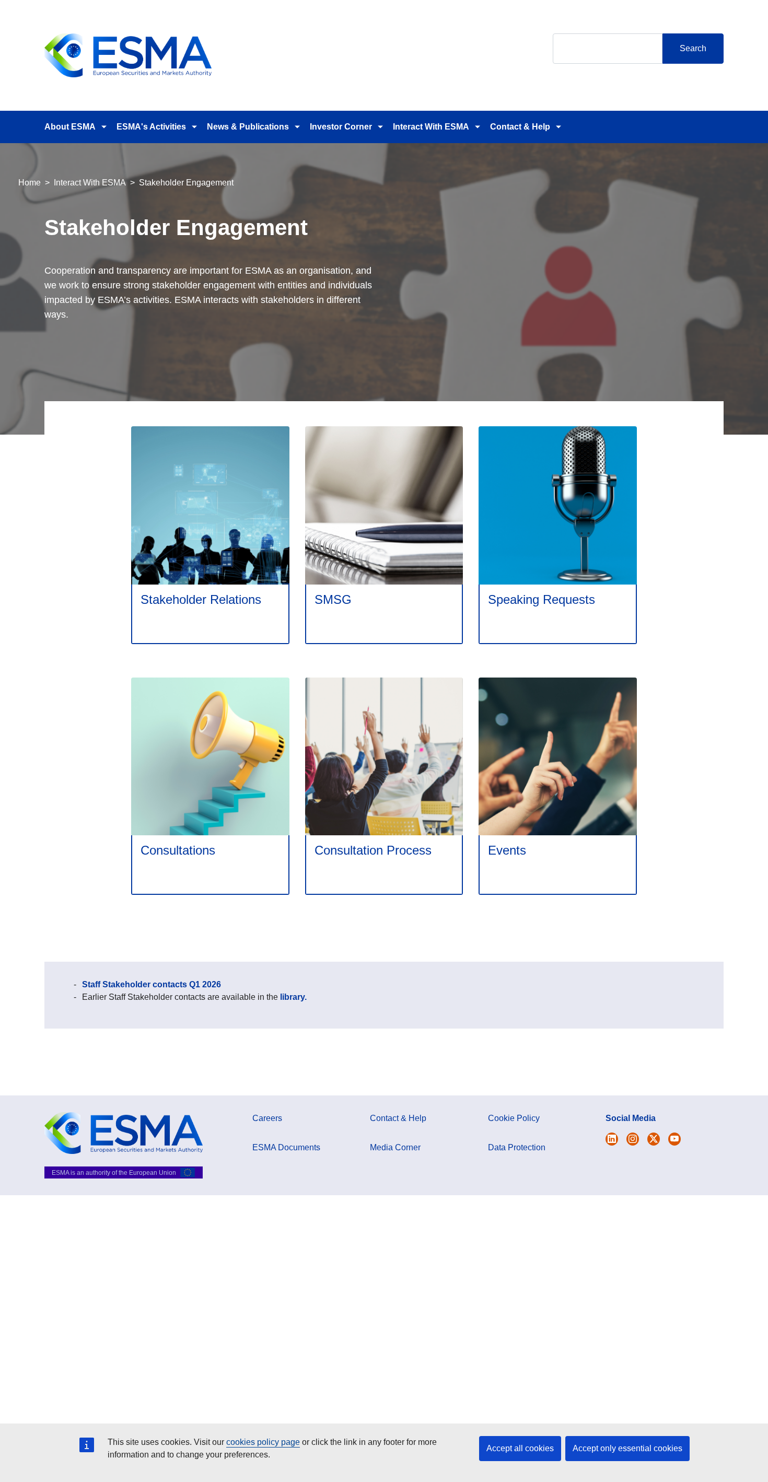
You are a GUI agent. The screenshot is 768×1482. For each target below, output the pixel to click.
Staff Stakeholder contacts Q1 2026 (151, 984)
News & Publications (248, 126)
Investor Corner (341, 126)
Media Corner (395, 1147)
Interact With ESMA (431, 126)
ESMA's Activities (151, 126)
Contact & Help (520, 126)
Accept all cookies (520, 1448)
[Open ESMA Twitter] (612, 1139)
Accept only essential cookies (627, 1448)
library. (293, 997)
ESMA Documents (286, 1147)
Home (29, 182)
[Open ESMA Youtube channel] (674, 1139)
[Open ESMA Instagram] (632, 1139)
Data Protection (516, 1147)
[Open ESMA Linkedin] (653, 1139)
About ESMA (70, 126)
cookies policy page (263, 1442)
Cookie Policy (514, 1118)
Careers (267, 1118)
